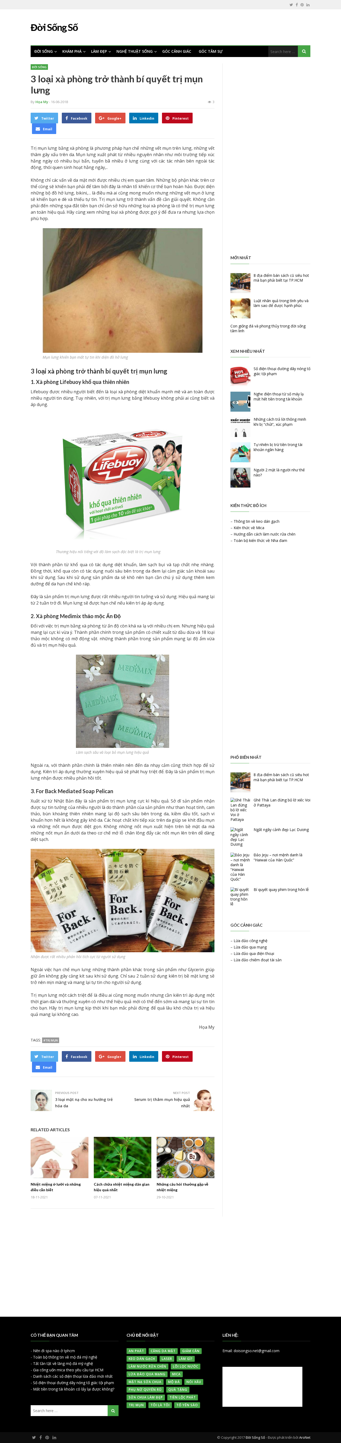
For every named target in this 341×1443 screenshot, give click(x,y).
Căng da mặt (163, 1351)
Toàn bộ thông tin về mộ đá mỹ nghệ (65, 1357)
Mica (176, 1374)
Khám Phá (72, 51)
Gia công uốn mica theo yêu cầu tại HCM (68, 1369)
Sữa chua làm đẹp (146, 1397)
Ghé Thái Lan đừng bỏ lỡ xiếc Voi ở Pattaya (282, 802)
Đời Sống (43, 51)
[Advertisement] (270, 156)
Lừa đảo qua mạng (250, 947)
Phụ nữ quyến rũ (145, 1389)
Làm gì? (186, 1358)
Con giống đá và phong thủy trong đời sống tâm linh (268, 328)
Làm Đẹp (99, 51)
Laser (167, 1358)
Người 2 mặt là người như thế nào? (279, 472)
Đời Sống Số (255, 1437)
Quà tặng (177, 1389)
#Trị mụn (50, 1040)
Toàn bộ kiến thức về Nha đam (260, 540)
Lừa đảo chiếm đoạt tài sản (258, 959)
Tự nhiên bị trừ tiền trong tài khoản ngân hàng (278, 447)
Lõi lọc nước (185, 1366)
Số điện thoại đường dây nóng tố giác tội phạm (282, 371)
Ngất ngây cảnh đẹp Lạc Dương (281, 829)
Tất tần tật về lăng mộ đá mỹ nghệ (63, 1363)
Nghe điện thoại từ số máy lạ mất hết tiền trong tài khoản (279, 396)
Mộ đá (174, 1382)
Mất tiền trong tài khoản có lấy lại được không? (73, 1389)
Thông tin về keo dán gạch (256, 521)
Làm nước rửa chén (147, 1366)
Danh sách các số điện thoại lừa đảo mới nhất (73, 1376)
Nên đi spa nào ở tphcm (54, 1350)
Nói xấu (193, 1382)
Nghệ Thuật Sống (134, 51)
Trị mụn (136, 1405)
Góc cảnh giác (176, 51)
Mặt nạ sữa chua (145, 1382)
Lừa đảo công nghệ (250, 940)
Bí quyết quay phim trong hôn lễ (281, 889)
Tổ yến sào (187, 1405)
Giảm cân (191, 1351)
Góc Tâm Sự (211, 51)
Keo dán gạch (142, 1358)
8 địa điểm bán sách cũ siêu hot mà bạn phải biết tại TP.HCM (281, 278)
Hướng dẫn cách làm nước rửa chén (264, 534)
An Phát (136, 1351)
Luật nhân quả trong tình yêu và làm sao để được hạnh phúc (281, 303)
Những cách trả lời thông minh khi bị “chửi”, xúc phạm (280, 422)
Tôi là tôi (160, 1405)
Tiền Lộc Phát (182, 1397)
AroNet (304, 1437)
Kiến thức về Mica (249, 527)
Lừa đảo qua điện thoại (254, 953)
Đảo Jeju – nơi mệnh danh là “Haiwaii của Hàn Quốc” (278, 857)
